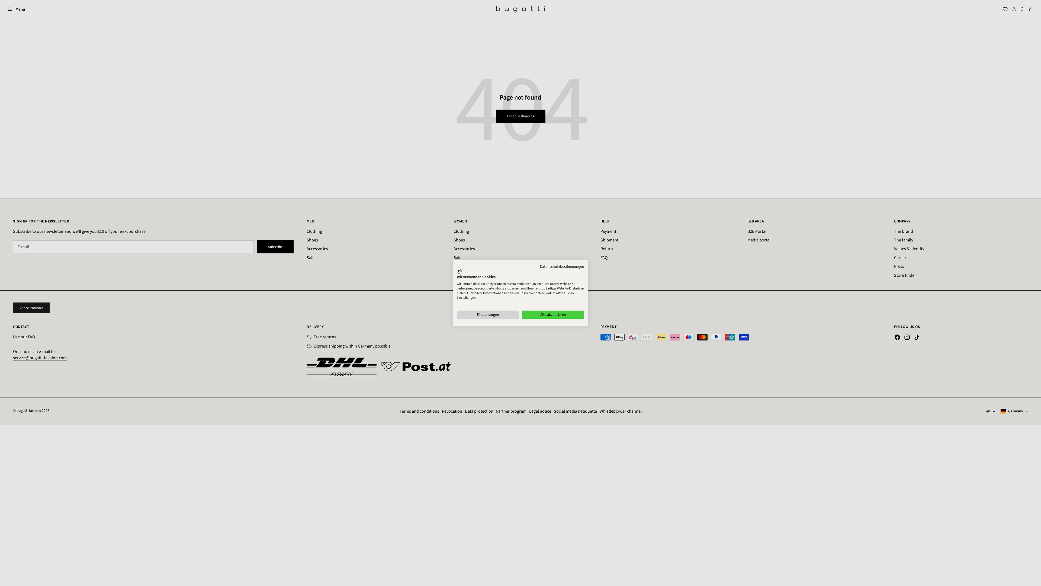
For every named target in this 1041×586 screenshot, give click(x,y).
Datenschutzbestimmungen (562, 266)
